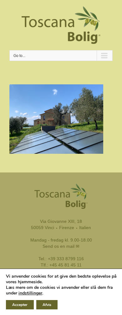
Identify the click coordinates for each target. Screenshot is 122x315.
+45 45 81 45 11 (65, 264)
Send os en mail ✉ (61, 246)
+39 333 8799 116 (66, 258)
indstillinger (30, 293)
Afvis (47, 304)
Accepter (20, 304)
